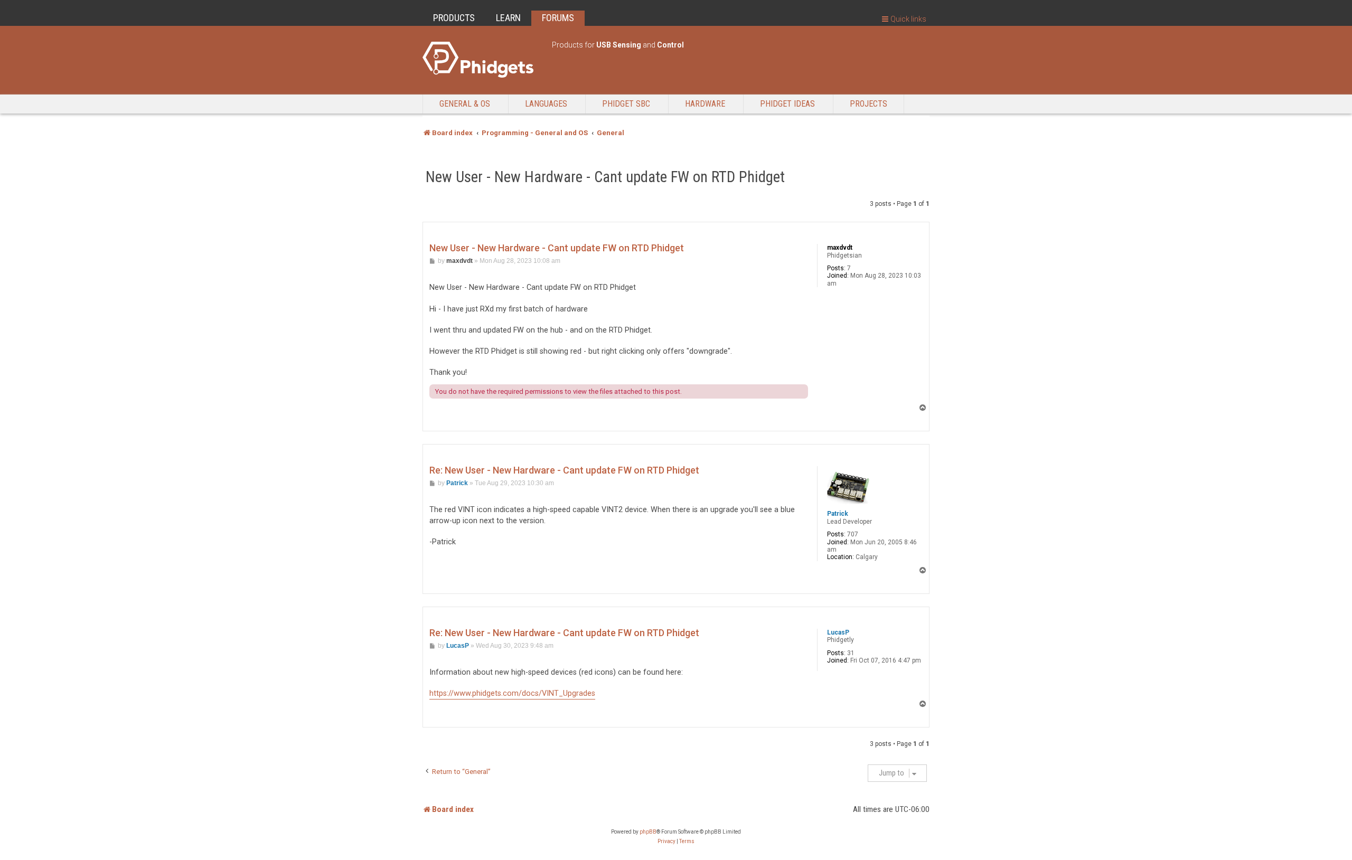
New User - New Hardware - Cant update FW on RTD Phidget (605, 177)
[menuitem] (666, 841)
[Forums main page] (481, 60)
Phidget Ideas (787, 104)
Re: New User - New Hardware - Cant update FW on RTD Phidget (564, 470)
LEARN (508, 17)
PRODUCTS (454, 17)
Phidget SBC (626, 104)
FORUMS (558, 17)
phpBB (648, 832)
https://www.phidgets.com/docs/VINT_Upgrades (512, 693)
